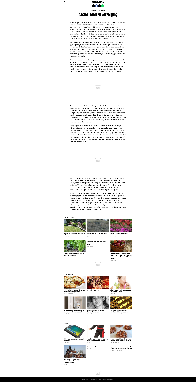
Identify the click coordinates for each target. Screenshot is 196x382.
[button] (64, 1)
